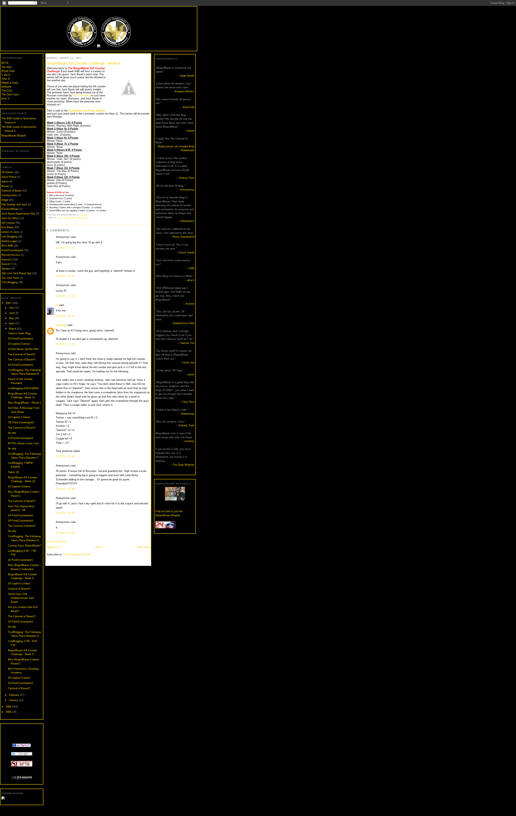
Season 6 (6, 259)
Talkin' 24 (13, 472)
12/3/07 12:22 (65, 296)
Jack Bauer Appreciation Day (18, 213)
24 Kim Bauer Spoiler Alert (23, 349)
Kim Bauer (7, 227)
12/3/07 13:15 (65, 344)
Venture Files (186, 177)
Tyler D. (5, 78)
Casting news (9, 195)
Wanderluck (187, 221)
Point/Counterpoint (12, 250)
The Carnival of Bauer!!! (22, 354)
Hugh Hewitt (187, 75)
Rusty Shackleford (183, 236)
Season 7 (6, 263)
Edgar (4, 199)
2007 (9, 303)
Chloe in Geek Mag (19, 333)
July (12, 307)
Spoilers (6, 268)
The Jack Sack (10, 94)
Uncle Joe (188, 362)
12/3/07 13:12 (65, 315)
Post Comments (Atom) (77, 554)
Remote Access (10, 254)
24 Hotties (7, 172)
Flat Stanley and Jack (14, 204)
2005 (9, 711)
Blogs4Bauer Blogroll (13, 135)
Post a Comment (57, 541)
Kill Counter (8, 222)
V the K (5, 74)
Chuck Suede (186, 252)
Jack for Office (10, 218)
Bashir (5, 186)
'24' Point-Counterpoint (21, 422)
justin (191, 374)
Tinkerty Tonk (186, 425)
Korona (190, 303)
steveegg (61, 325)
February (14, 694)
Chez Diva (188, 401)
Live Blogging (9, 236)
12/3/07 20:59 (65, 512)
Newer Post (53, 547)
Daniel (190, 130)
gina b (190, 280)
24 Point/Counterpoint (20, 338)
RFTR (4, 63)
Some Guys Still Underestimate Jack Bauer (21, 597)
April (12, 323)
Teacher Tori (187, 343)
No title (12, 432)
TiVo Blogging (9, 282)
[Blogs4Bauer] (21, 746)
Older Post (143, 547)
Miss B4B (7, 245)
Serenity (189, 441)
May (12, 318)
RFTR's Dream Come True (23, 443)
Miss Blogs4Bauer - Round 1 (24, 402)
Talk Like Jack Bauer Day (16, 273)
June (12, 312)
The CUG (6, 90)
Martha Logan (9, 241)
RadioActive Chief (183, 323)
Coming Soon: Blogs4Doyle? (24, 545)
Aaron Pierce (9, 176)
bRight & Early (9, 82)
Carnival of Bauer (11, 190)
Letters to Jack (10, 231)
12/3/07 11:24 (65, 247)
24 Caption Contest (19, 343)
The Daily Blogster (183, 464)
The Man (6, 67)
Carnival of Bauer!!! (19, 588)
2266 (191, 268)
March (13, 328)
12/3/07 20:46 (65, 488)
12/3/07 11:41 (65, 276)
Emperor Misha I (184, 91)
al (57, 305)
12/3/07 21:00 (65, 532)
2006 (9, 706)
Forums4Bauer (10, 208)
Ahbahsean (187, 413)
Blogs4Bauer (98, 10)
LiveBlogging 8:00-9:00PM (23, 388)
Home (98, 547)
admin (4, 181)
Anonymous (187, 189)
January (14, 700)
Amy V (5, 98)
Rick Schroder (81, 95)
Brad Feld (188, 107)
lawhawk (6, 86)
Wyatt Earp (8, 70)
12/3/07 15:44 (65, 456)
